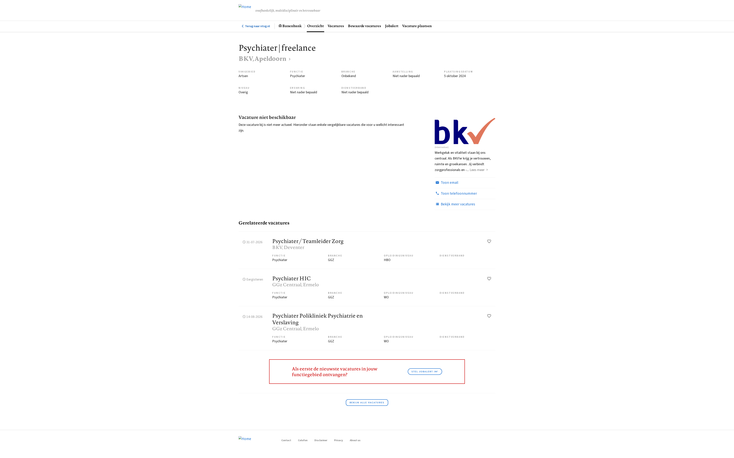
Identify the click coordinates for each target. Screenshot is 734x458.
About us (355, 440)
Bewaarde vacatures (364, 25)
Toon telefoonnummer (458, 193)
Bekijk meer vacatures (457, 204)
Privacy (338, 440)
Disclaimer (320, 440)
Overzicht (315, 25)
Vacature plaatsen (417, 25)
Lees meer (477, 170)
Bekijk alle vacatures (367, 402)
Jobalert (391, 25)
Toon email (449, 182)
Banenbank (292, 25)
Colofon (303, 440)
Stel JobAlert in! (425, 371)
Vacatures (336, 25)
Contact (286, 440)
